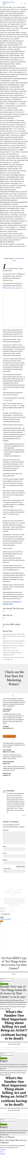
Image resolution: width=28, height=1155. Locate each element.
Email (5, 853)
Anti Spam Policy (8, 892)
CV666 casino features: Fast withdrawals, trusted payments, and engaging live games (12, 652)
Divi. (15, 903)
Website (5, 860)
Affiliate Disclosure (18, 892)
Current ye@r (7, 868)
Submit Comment (21, 866)
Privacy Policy (18, 890)
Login (1, 921)
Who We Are (8, 615)
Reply (23, 815)
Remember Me (6, 914)
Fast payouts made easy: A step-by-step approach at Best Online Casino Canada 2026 (14, 636)
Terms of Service (9, 890)
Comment (6, 830)
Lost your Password (5, 919)
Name (5, 846)
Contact (13, 894)
